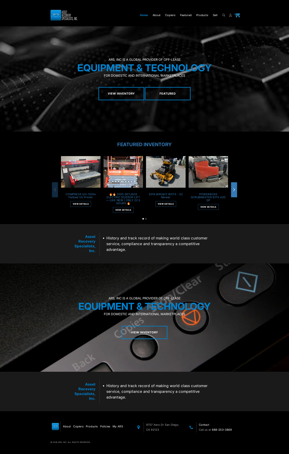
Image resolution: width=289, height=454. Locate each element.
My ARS (118, 426)
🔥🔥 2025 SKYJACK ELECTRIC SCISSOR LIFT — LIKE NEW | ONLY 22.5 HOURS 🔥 (123, 199)
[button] (224, 15)
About (67, 426)
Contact (204, 424)
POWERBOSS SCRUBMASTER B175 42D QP (208, 197)
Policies (105, 426)
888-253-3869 (222, 429)
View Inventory (121, 93)
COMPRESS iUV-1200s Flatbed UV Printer (81, 196)
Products (92, 426)
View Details (81, 204)
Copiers (78, 426)
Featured (168, 93)
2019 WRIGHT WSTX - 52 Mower (166, 196)
